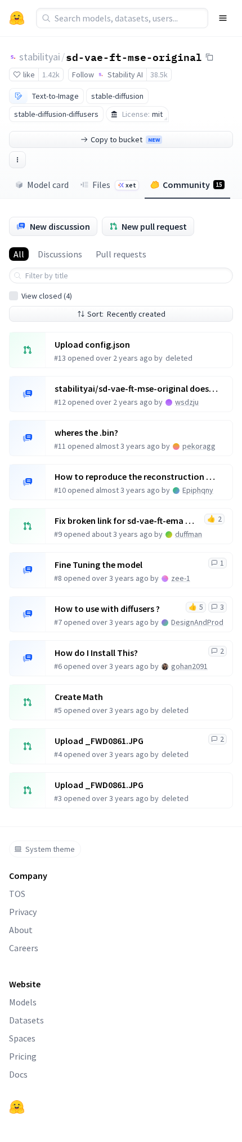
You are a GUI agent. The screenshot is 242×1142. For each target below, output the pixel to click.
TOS (17, 893)
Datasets (26, 1020)
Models (23, 1002)
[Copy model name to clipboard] (209, 57)
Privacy (23, 911)
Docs (18, 1074)
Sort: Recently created (126, 314)
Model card (48, 184)
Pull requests (121, 254)
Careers (23, 947)
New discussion (60, 226)
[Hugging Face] (17, 1107)
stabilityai (39, 56)
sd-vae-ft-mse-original (134, 56)
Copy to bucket (125, 139)
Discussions (60, 254)
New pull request (154, 226)
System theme (50, 849)
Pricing (23, 1056)
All (19, 254)
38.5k (159, 74)
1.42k (51, 74)
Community (192, 184)
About (21, 929)
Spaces (22, 1038)
